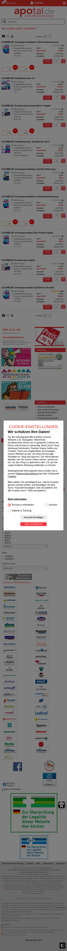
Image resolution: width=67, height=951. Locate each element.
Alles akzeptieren (33, 524)
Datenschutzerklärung (27, 473)
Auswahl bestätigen (33, 517)
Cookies (12, 476)
